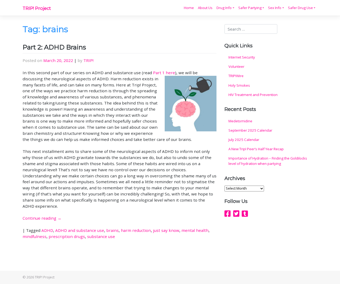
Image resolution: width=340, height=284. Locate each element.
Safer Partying (250, 7)
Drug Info (224, 7)
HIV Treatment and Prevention (253, 94)
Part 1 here (164, 72)
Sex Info (274, 7)
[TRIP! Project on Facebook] (227, 213)
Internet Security (241, 57)
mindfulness (34, 236)
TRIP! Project (37, 8)
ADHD (47, 230)
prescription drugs (67, 236)
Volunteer (236, 66)
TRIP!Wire (236, 75)
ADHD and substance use (79, 230)
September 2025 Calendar (250, 130)
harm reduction (136, 230)
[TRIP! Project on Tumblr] (245, 213)
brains (112, 230)
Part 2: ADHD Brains (54, 47)
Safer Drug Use (300, 7)
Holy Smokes (239, 85)
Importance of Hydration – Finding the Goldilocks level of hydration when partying (267, 161)
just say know (166, 230)
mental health (195, 230)
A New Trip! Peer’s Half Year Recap (256, 149)
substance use (101, 236)
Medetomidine (240, 121)
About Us (205, 7)
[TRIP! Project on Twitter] (236, 213)
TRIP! (88, 60)
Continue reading (42, 218)
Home (189, 7)
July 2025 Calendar (243, 139)
